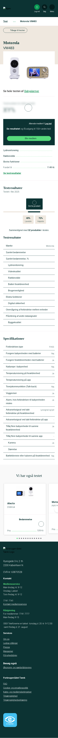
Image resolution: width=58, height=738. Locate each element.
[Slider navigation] (17, 538)
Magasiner (8, 651)
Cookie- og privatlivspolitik (15, 688)
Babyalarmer (31, 91)
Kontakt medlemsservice (15, 604)
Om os (6, 639)
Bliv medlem (30, 138)
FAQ (5, 684)
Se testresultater (12, 173)
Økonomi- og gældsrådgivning (17, 667)
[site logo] (12, 8)
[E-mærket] (10, 720)
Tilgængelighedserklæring (15, 700)
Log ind (48, 124)
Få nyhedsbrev (10, 655)
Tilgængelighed (10, 696)
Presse (6, 647)
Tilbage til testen (17, 30)
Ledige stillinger (10, 643)
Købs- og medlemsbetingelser (17, 692)
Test (5, 21)
